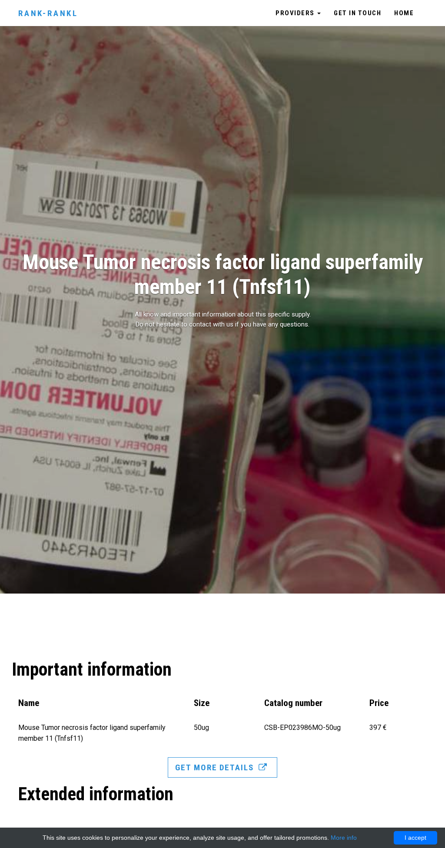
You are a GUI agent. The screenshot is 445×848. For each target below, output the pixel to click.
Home (404, 13)
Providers (296, 13)
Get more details (215, 767)
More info (344, 837)
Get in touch (357, 13)
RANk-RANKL (48, 13)
